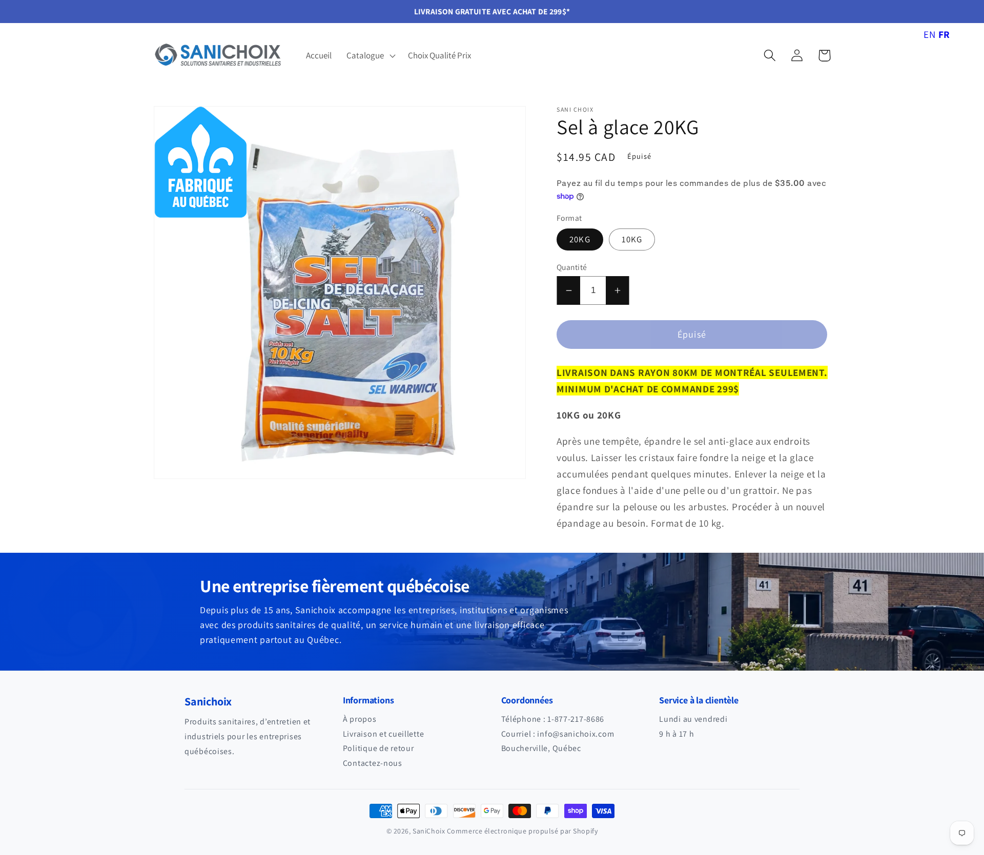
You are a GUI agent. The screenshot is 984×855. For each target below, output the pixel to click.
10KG (632, 239)
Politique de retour (378, 748)
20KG (579, 239)
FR (944, 34)
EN (929, 34)
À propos (360, 719)
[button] (370, 55)
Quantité (572, 267)
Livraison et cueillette (383, 733)
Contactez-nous (372, 763)
